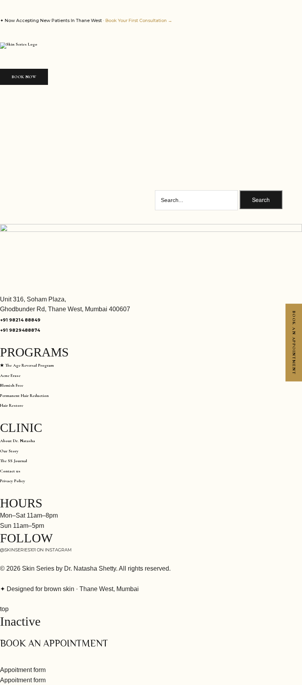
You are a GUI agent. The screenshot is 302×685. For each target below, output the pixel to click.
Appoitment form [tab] (23, 670)
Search (261, 200)
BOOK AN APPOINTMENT (293, 342)
